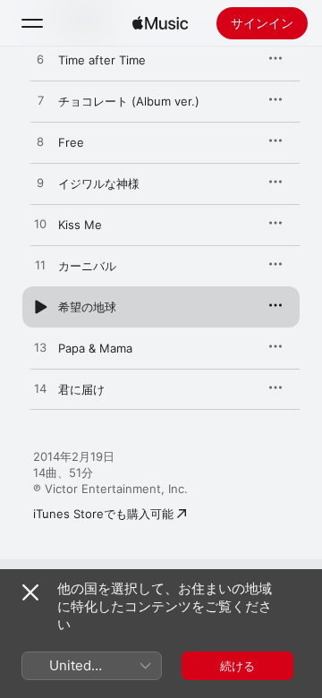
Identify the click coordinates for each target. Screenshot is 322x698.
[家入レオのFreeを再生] (40, 142)
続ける (237, 666)
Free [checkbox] (71, 142)
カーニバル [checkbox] (87, 266)
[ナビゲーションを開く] (32, 23)
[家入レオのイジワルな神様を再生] (40, 183)
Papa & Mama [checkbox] (95, 348)
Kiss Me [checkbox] (80, 224)
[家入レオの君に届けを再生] (40, 389)
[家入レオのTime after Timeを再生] (40, 60)
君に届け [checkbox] (81, 389)
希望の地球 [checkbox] (87, 307)
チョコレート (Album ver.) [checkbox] (128, 101)
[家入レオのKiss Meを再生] (40, 225)
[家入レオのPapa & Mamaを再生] (40, 348)
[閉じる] (30, 592)
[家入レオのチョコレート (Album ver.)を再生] (40, 101)
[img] (160, 23)
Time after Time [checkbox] (102, 60)
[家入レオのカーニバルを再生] (40, 266)
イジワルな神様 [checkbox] (99, 183)
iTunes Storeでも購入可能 (103, 513)
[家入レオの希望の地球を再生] (40, 307)
